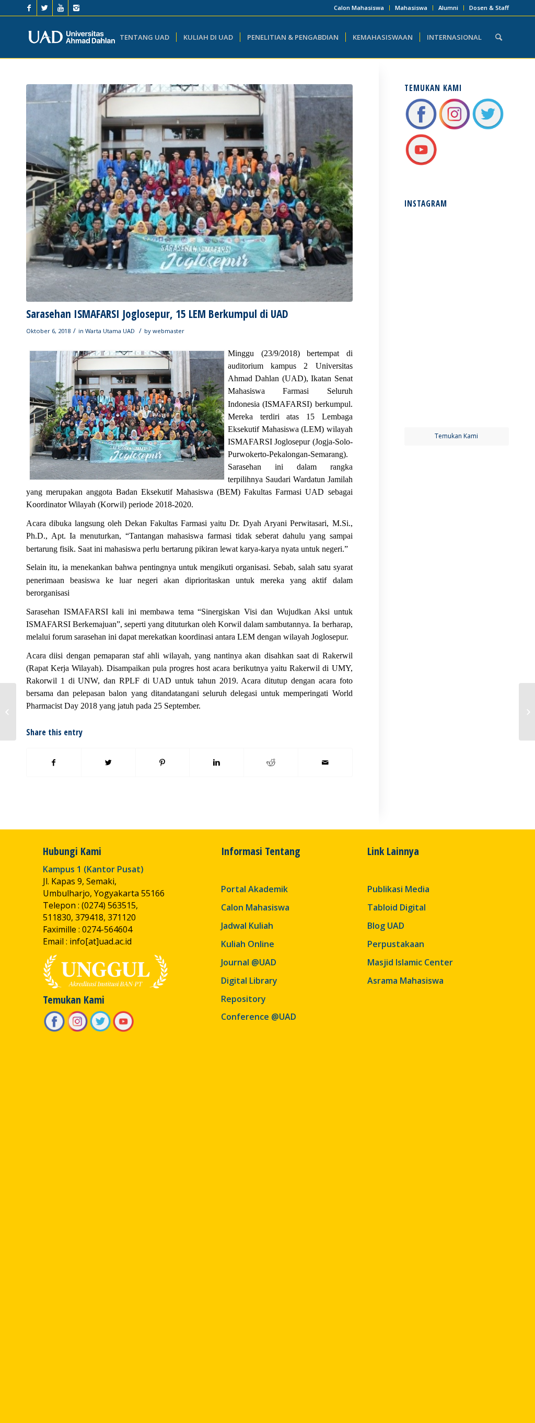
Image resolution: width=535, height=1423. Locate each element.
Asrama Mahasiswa (405, 980)
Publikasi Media (398, 889)
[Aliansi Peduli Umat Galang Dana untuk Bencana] (527, 712)
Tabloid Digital (396, 907)
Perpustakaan (395, 944)
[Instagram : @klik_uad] (454, 128)
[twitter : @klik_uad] (488, 128)
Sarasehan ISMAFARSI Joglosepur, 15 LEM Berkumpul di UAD (157, 313)
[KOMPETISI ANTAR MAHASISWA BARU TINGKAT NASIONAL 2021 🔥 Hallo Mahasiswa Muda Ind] (483, 346)
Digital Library (249, 980)
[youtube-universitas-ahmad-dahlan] (421, 163)
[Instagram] (76, 8)
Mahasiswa (411, 8)
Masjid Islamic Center (410, 962)
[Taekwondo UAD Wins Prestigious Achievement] (8, 712)
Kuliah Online (247, 944)
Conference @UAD (258, 1016)
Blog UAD (385, 925)
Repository (243, 999)
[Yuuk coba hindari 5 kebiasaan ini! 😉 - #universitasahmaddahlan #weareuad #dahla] (429, 292)
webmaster (168, 331)
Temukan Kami (456, 435)
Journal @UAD (248, 962)
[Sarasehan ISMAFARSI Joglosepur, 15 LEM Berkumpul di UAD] (189, 193)
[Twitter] (44, 8)
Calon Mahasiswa (359, 8)
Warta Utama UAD (110, 331)
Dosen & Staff (489, 8)
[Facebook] (29, 8)
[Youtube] (60, 8)
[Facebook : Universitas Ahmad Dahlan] (421, 128)
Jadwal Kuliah (247, 925)
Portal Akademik (254, 889)
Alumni (448, 8)
